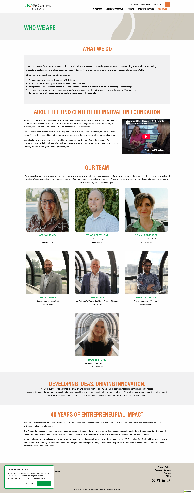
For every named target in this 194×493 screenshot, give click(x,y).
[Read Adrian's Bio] (146, 272)
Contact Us (157, 4)
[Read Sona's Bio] (146, 210)
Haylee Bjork (97, 359)
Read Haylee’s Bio (97, 366)
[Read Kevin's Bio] (47, 272)
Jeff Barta (97, 297)
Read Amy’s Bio (47, 242)
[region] (29, 477)
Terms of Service (163, 470)
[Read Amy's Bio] (47, 210)
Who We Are (162, 9)
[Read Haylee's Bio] (97, 334)
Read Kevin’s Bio (47, 304)
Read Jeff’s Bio (97, 304)
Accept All (43, 484)
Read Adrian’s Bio (146, 304)
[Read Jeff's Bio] (97, 272)
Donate (167, 473)
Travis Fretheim (97, 235)
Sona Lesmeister (146, 235)
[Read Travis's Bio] (97, 210)
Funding (131, 9)
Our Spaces (97, 9)
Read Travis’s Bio (97, 242)
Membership (145, 4)
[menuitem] (98, 9)
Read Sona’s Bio (146, 242)
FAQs (168, 476)
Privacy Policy (164, 467)
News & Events (132, 4)
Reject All (29, 484)
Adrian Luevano (146, 297)
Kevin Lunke (48, 297)
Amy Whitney (47, 235)
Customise (15, 484)
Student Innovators (146, 9)
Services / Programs (114, 9)
